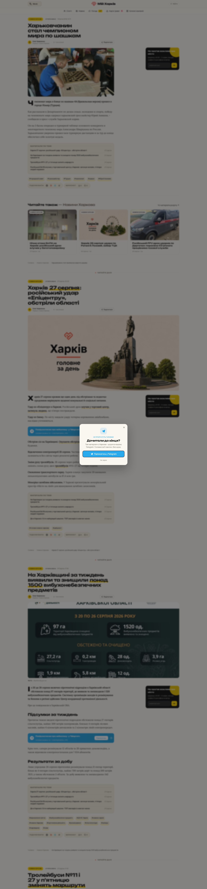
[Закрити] (124, 427)
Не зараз (103, 460)
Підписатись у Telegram (105, 454)
